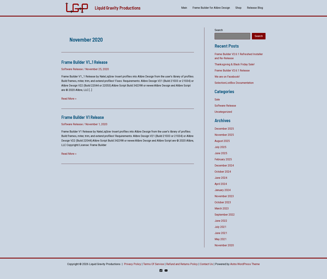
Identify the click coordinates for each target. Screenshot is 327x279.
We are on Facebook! (227, 76)
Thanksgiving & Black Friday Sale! (235, 64)
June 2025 (221, 153)
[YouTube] (166, 270)
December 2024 (224, 165)
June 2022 (221, 220)
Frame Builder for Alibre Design (211, 7)
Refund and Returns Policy (182, 264)
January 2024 (223, 190)
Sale (217, 99)
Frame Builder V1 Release (82, 117)
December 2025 (224, 128)
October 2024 (223, 171)
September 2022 (225, 214)
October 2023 (223, 202)
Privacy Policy (132, 264)
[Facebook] (160, 270)
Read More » (68, 99)
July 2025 (220, 147)
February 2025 (223, 159)
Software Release (72, 69)
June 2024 (221, 177)
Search (219, 30)
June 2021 (221, 233)
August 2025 (222, 141)
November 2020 (224, 245)
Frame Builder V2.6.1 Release (232, 70)
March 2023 (222, 208)
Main (184, 7)
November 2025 (224, 134)
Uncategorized (223, 111)
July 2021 (220, 227)
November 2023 (224, 196)
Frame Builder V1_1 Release (84, 62)
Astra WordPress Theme (245, 264)
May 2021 (221, 239)
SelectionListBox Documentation (234, 82)
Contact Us (206, 264)
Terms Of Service (153, 264)
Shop (238, 7)
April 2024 (221, 184)
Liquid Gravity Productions (118, 7)
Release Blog (255, 7)
